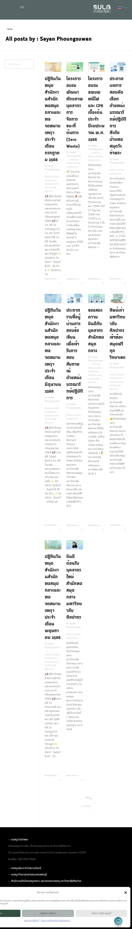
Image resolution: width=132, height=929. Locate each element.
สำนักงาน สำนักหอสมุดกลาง (52, 178)
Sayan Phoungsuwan (52, 168)
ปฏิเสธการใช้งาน (48, 913)
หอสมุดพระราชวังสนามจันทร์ (26, 868)
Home (9, 29)
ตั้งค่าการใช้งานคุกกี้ (101, 913)
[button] (125, 892)
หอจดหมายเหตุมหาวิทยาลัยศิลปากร (52, 187)
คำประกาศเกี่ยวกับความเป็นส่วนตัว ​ (55, 920)
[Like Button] (58, 529)
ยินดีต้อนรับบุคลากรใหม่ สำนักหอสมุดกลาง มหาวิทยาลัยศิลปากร (74, 587)
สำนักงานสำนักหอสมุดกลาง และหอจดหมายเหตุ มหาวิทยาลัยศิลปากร (46, 881)
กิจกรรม (75, 160)
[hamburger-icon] (22, 7)
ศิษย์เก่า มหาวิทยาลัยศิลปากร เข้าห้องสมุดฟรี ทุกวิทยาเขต (118, 334)
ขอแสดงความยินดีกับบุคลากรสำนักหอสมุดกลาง (96, 330)
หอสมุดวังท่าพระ (19, 839)
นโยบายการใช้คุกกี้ (31, 920)
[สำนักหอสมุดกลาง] (104, 8)
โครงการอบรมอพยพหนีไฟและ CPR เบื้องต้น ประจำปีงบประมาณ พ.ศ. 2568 (96, 109)
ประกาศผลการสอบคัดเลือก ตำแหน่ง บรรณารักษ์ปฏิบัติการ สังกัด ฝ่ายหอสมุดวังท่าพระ (118, 115)
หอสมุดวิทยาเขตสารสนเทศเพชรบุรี (29, 874)
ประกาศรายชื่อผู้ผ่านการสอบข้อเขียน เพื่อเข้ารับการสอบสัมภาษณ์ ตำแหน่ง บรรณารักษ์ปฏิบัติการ (74, 354)
